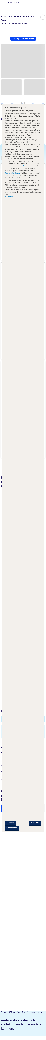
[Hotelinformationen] (23, 104)
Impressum (9, 197)
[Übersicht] (2, 104)
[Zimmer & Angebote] (12, 104)
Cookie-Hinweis (26, 166)
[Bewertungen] (43, 104)
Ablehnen (10, 822)
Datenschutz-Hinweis (12, 173)
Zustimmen (35, 822)
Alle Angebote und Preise (23, 39)
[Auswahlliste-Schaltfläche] (43, 17)
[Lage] (33, 104)
